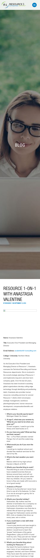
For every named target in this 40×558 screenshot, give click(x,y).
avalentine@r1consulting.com (25, 351)
